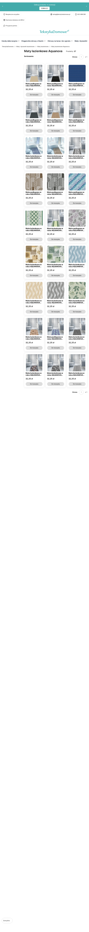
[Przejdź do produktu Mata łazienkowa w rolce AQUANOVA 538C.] (55, 218)
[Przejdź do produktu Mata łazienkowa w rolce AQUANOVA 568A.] (77, 254)
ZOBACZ (44, 8)
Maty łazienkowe (43, 46)
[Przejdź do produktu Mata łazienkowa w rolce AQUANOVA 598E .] (77, 362)
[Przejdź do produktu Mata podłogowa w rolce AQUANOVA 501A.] (77, 73)
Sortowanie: (29, 56)
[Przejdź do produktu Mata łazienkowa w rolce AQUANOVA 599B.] (55, 362)
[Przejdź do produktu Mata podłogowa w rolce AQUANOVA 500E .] (55, 73)
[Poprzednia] (2, 6)
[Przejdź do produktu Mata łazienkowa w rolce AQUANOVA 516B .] (55, 145)
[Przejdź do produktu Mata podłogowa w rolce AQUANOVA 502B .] (55, 109)
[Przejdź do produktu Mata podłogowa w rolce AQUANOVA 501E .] (34, 109)
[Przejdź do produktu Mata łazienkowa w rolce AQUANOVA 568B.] (34, 290)
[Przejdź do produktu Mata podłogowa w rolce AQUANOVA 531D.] (55, 181)
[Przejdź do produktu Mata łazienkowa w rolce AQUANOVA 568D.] (55, 290)
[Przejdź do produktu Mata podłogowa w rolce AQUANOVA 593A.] (55, 326)
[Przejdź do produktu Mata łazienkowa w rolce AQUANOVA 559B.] (34, 254)
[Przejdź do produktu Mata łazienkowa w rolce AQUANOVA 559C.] (55, 254)
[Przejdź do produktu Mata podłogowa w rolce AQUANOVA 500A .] (34, 73)
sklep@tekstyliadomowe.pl (61, 14)
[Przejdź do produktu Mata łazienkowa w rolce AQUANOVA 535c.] (34, 218)
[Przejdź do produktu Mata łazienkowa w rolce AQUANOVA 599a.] (34, 362)
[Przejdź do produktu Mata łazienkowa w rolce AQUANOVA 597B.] (77, 326)
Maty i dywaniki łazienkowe (25, 46)
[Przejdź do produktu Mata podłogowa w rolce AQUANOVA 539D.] (77, 218)
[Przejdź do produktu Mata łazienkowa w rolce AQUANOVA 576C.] (77, 290)
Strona (74, 57)
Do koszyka (34, 95)
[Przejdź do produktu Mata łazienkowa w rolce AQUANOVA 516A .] (34, 145)
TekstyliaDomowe (8, 46)
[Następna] (86, 6)
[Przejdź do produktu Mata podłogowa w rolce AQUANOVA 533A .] (77, 181)
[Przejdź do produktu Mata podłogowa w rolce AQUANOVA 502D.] (77, 109)
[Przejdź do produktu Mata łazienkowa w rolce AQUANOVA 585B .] (34, 326)
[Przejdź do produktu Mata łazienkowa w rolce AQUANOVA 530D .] (77, 145)
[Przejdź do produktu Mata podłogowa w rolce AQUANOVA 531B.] (34, 181)
